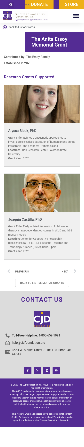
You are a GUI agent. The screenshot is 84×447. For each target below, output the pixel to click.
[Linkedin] (46, 370)
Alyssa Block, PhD (22, 131)
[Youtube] (56, 370)
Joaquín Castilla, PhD (25, 219)
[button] (11, 5)
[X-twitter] (37, 370)
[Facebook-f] (27, 370)
